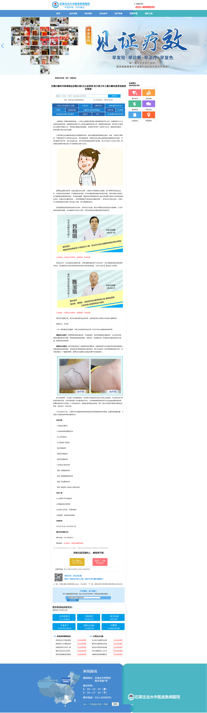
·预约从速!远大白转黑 (62, 651)
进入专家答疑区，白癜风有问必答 (103, 100)
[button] (204, 46)
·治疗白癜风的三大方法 (99, 651)
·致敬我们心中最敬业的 (63, 644)
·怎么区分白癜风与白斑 (99, 640)
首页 (67, 78)
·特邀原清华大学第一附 (63, 647)
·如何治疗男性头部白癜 (99, 647)
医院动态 (73, 78)
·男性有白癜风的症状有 (99, 644)
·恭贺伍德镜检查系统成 (63, 654)
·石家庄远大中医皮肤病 (63, 640)
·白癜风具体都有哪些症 (99, 654)
